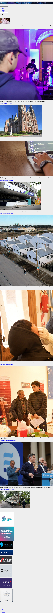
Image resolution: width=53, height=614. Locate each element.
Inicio (2, 610)
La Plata (3, 9)
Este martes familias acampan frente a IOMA (6, 180)
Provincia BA (2, 2)
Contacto (3, 8)
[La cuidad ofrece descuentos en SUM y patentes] (5, 23)
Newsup (11, 607)
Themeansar (14, 607)
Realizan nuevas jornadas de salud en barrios (6, 364)
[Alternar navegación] (0, 5)
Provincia (3, 11)
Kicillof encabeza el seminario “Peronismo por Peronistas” (8, 440)
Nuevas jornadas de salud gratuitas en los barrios (7, 288)
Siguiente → (4, 511)
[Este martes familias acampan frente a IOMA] (20, 209)
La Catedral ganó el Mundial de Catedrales (6, 103)
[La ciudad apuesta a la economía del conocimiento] (26, 176)
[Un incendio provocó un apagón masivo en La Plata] (15, 507)
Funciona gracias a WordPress (4, 607)
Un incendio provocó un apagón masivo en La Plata (7, 489)
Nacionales (3, 10)
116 (2, 511)
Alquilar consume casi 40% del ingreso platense (6, 213)
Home (2, 7)
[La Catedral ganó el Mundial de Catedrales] (21, 136)
